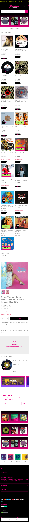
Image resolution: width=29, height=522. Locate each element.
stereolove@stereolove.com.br (7, 477)
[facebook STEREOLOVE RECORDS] (4, 468)
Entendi (17, 519)
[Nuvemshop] (6, 516)
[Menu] (1, 6)
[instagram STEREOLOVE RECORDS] (1, 468)
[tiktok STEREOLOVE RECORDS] (7, 468)
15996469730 (4, 475)
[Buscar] (26, 11)
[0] (27, 7)
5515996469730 (4, 472)
